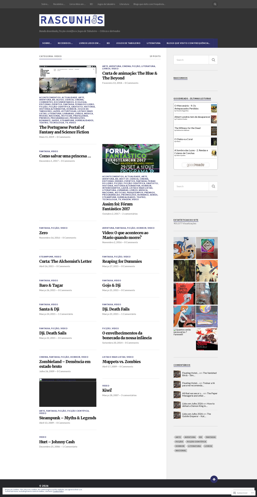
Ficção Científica (59, 107)
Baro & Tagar (51, 285)
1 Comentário (65, 314)
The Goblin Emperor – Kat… (196, 415)
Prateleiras (80, 116)
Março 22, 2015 (47, 338)
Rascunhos (181, 78)
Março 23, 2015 (110, 314)
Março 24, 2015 (47, 314)
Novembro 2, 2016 (112, 242)
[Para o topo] (214, 479)
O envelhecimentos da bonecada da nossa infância (127, 335)
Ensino (119, 181)
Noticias (66, 116)
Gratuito (77, 107)
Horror (71, 109)
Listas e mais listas (141, 188)
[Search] (215, 4)
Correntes (46, 102)
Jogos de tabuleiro (106, 4)
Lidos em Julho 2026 (192, 403)
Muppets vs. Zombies (121, 362)
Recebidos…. (59, 4)
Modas (43, 116)
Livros (79, 113)
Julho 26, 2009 (46, 371)
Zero (43, 233)
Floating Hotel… (190, 372)
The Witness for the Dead (187, 127)
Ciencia (69, 100)
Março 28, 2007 (110, 395)
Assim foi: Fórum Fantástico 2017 (117, 206)
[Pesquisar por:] (196, 59)
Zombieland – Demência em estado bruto (64, 364)
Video (72, 122)
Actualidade (69, 97)
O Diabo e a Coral (183, 139)
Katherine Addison (182, 130)
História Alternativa (52, 109)
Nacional (54, 116)
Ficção (43, 107)
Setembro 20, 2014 (112, 342)
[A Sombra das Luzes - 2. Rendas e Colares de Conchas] (214, 155)
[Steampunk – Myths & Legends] (67, 392)
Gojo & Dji (111, 285)
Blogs (60, 100)
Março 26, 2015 (47, 290)
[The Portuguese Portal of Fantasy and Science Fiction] (67, 79)
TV (66, 122)
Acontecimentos (50, 97)
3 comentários (129, 395)
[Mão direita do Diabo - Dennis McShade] (184, 294)
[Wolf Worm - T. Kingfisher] (184, 271)
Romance (45, 120)
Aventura (45, 100)
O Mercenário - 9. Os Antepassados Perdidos (186, 107)
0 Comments (63, 137)
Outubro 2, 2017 (111, 213)
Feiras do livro (84, 104)
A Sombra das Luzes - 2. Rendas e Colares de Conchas (191, 151)
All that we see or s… (192, 393)
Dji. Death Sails (52, 333)
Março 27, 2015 (110, 266)
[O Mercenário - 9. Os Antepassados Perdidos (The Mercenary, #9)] (214, 111)
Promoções (77, 118)
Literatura (124, 4)
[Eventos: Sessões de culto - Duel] (207, 339)
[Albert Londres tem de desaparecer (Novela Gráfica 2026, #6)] (214, 122)
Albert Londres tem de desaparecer (192, 116)
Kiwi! (107, 390)
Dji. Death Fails (115, 309)
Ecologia (81, 102)
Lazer (56, 111)
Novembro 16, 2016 (49, 237)
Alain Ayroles (180, 155)
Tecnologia (56, 122)
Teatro (43, 122)
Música (88, 113)
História (89, 107)
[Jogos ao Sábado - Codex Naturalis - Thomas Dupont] (207, 248)
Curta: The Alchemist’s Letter (65, 261)
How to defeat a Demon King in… (198, 404)
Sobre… (45, 4)
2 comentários (130, 213)
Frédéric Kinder (181, 119)
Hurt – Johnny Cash (57, 442)
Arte (81, 97)
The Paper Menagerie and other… (199, 394)
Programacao (60, 118)
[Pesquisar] (213, 59)
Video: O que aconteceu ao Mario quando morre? (125, 235)
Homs (178, 141)
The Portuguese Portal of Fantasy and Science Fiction (64, 130)
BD (91, 4)
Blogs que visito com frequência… (149, 4)
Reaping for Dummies (122, 261)
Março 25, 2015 (110, 290)
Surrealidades (84, 120)
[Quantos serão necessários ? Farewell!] (184, 332)
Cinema (79, 100)
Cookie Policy (58, 491)
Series (154, 195)
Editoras (45, 104)
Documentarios (64, 102)
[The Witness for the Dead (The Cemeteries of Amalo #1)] (214, 134)
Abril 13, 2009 (46, 422)
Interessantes (111, 188)
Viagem (126, 199)
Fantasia (68, 104)
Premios (44, 118)
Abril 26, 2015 (46, 266)
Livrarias (68, 113)
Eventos (57, 104)
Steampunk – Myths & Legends (67, 418)
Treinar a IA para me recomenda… (198, 384)
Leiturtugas (68, 111)
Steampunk (67, 120)
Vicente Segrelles (182, 111)
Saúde (55, 120)
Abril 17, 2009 (109, 366)
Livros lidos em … (78, 4)
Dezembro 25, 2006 (49, 446)
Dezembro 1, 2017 (48, 161)
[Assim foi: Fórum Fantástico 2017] (130, 158)
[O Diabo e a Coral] (214, 144)
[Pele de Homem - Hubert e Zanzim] (184, 317)
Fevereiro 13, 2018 (112, 83)
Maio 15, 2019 (46, 137)
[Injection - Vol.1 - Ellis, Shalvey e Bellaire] (207, 294)
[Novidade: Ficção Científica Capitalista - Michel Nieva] (207, 317)
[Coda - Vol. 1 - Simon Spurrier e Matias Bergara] (207, 271)
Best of (124, 179)
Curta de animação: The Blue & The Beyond (129, 76)
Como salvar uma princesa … (65, 156)
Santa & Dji (49, 309)
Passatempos (135, 192)
